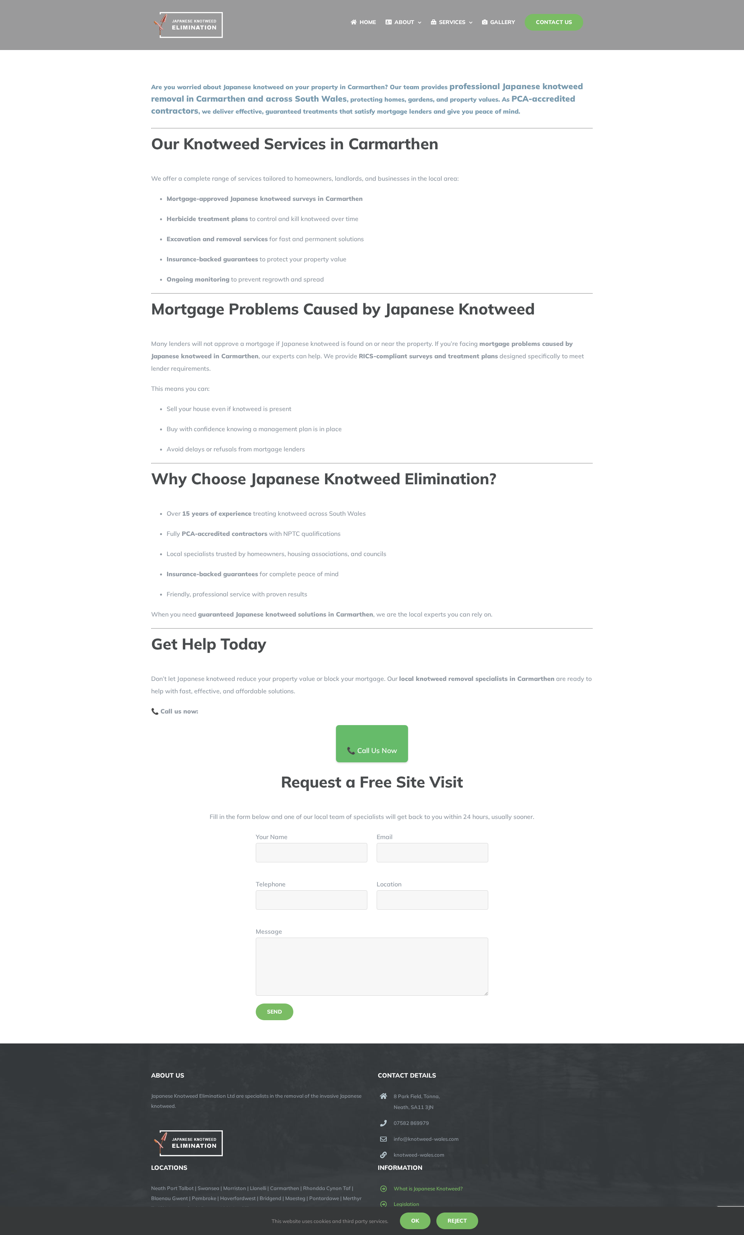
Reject (457, 1220)
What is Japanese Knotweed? (428, 1188)
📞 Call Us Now (372, 750)
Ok (415, 1220)
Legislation (406, 1204)
